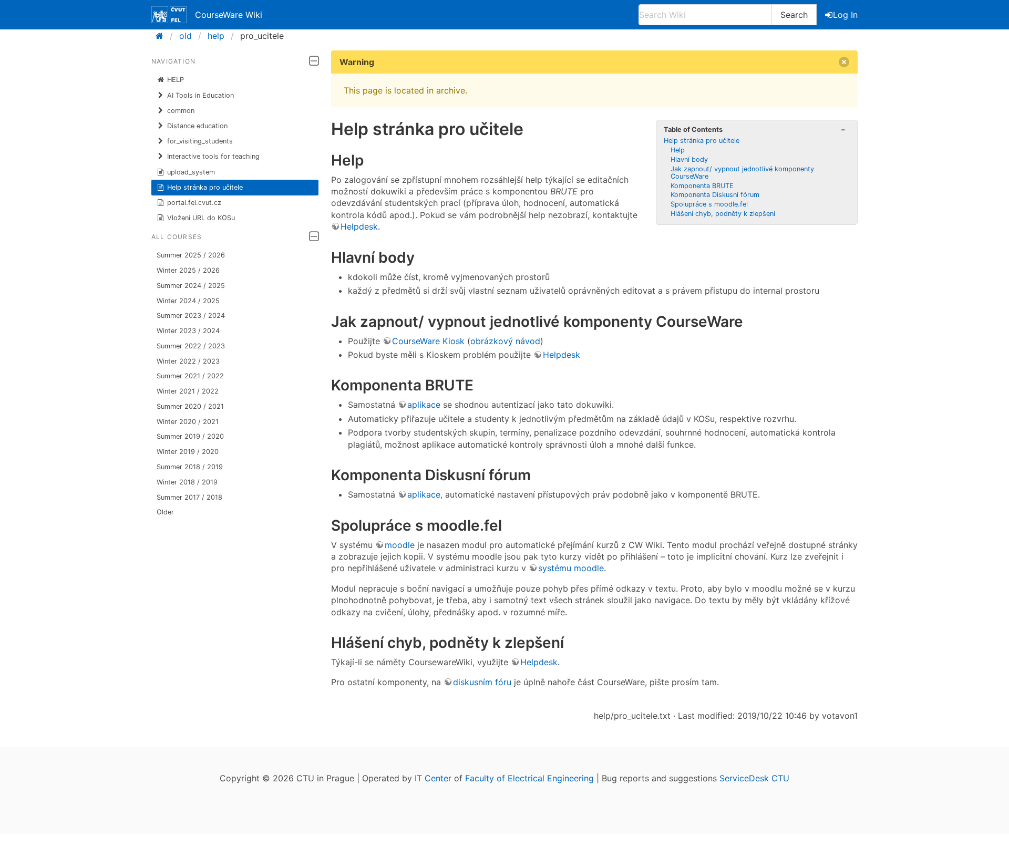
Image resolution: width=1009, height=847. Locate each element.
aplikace (423, 404)
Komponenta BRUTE (702, 186)
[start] (163, 35)
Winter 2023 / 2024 (188, 331)
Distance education (197, 126)
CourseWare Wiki (228, 14)
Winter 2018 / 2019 (187, 482)
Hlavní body (689, 159)
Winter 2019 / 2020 (188, 452)
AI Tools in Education (200, 95)
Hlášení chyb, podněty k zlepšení (723, 214)
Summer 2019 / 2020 (190, 436)
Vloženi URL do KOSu (201, 218)
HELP (175, 80)
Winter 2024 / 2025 (188, 301)
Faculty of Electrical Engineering (529, 778)
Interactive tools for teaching (213, 156)
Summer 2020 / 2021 (190, 406)
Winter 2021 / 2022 (188, 391)
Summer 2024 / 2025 (191, 286)
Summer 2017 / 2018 (189, 497)
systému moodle (571, 568)
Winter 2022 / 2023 (188, 361)
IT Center (433, 778)
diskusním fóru (482, 682)
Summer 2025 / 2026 (191, 255)
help (216, 35)
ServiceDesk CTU (754, 778)
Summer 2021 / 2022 (190, 376)
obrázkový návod (505, 341)
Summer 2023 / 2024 (191, 315)
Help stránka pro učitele (205, 187)
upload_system (191, 172)
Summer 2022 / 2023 (191, 346)
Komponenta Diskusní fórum (715, 195)
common (180, 111)
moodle (400, 545)
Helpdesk (359, 226)
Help (678, 150)
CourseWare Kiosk (428, 341)
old (185, 35)
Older (165, 512)
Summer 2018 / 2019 (190, 467)
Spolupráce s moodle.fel (709, 204)
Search (794, 14)
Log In (845, 14)
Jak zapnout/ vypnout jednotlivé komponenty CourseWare (742, 172)
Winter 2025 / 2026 (188, 270)
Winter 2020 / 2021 (188, 422)
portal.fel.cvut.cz (194, 202)
